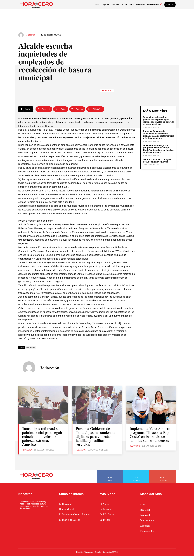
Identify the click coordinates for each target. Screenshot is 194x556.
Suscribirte (162, 471)
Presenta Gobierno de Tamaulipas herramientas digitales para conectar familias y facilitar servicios (158, 134)
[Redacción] (21, 35)
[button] (161, 4)
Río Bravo (30, 347)
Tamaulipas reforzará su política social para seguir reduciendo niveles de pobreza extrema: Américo (158, 120)
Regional (107, 91)
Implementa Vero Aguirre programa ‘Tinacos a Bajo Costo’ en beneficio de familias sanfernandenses (158, 149)
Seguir (136, 471)
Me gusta (110, 471)
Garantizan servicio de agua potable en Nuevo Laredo (157, 160)
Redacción (30, 35)
